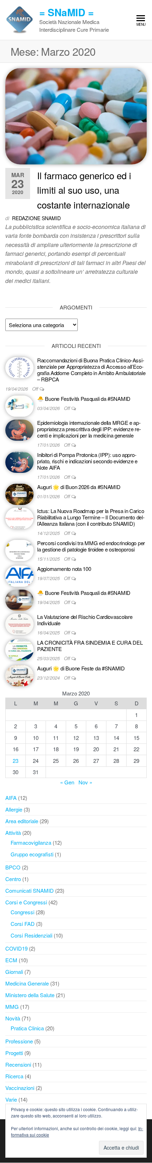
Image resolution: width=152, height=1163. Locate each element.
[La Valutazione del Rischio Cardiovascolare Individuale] (19, 623)
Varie (11, 1099)
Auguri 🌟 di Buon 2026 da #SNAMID (78, 486)
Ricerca (14, 1076)
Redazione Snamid (36, 218)
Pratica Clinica (27, 1028)
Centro (13, 878)
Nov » (85, 782)
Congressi (22, 912)
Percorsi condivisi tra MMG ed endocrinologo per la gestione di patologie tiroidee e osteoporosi (91, 546)
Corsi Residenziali (31, 935)
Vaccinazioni (19, 1087)
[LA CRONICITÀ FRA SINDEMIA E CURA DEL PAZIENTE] (19, 649)
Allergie (13, 809)
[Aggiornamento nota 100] (19, 575)
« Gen (67, 782)
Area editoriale (21, 821)
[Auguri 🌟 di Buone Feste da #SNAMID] (19, 675)
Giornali (14, 971)
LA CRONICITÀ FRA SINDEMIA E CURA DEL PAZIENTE (89, 645)
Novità (12, 1018)
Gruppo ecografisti (32, 854)
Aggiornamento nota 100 (64, 568)
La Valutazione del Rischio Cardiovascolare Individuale (84, 620)
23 (15, 760)
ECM (11, 960)
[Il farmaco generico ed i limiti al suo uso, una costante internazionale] (76, 115)
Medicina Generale (27, 983)
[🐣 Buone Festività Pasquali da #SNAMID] (19, 405)
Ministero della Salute (29, 995)
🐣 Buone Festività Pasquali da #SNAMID (83, 398)
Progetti (14, 1052)
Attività (13, 832)
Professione (19, 1041)
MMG (12, 1006)
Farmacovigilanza (31, 842)
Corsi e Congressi (26, 902)
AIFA (11, 797)
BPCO (13, 867)
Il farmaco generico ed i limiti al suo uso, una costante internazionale (84, 190)
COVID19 (16, 948)
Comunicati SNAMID (29, 890)
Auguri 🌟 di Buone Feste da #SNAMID (81, 668)
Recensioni (18, 1064)
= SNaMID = (66, 12)
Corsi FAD (23, 923)
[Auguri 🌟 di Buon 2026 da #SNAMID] (19, 493)
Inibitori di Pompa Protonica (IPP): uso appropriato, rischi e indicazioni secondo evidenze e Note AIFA (87, 461)
